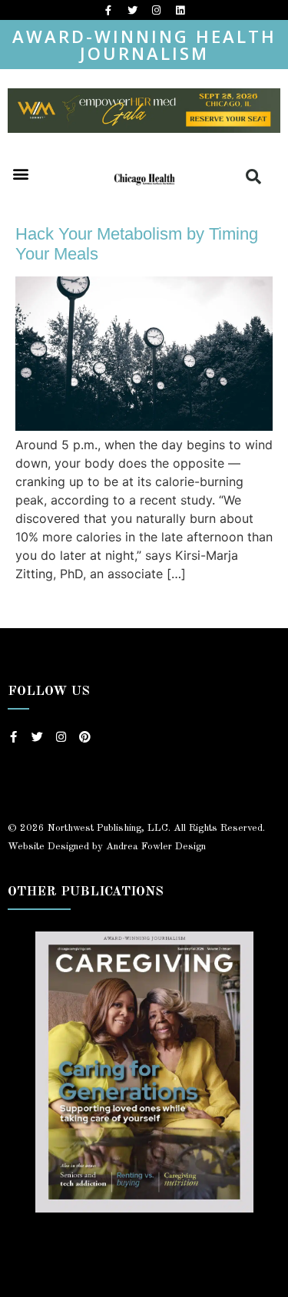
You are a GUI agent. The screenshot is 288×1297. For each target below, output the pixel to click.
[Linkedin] (180, 10)
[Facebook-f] (108, 10)
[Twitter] (132, 10)
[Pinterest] (85, 737)
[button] (20, 174)
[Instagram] (156, 10)
